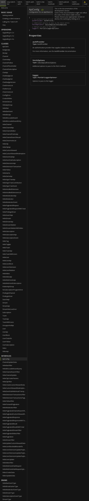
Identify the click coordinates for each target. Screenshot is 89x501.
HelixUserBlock (7, 264)
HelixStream (6, 218)
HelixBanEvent (7, 111)
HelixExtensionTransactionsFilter (13, 395)
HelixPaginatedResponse (11, 417)
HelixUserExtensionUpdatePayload (14, 450)
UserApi (5, 332)
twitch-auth (20, 3)
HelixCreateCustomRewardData (13, 385)
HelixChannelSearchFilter (11, 372)
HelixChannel (7, 124)
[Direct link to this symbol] (83, 42)
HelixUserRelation (8, 270)
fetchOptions (37, 24)
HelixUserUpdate (8, 459)
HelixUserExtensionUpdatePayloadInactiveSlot (14, 456)
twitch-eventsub (51, 3)
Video (4, 348)
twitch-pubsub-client (64, 3)
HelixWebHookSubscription (11, 283)
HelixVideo (6, 273)
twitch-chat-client (40, 3)
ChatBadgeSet (7, 79)
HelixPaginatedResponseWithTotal (14, 420)
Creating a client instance (11, 19)
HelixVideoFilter (7, 463)
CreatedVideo (7, 98)
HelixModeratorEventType (11, 490)
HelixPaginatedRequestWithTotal (14, 209)
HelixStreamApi (7, 222)
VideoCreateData (8, 472)
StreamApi (6, 306)
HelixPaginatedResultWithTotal (13, 427)
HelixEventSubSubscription (11, 160)
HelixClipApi (6, 147)
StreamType (6, 499)
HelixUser (5, 257)
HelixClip (5, 144)
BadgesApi (6, 50)
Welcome (4, 8)
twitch (3, 2)
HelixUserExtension (9, 267)
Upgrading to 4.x (8, 39)
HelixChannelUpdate (9, 375)
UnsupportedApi (8, 325)
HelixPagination (7, 437)
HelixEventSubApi (8, 157)
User (4, 329)
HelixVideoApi (7, 277)
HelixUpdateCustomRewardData (13, 443)
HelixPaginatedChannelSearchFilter (14, 411)
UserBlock (6, 335)
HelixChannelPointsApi (10, 134)
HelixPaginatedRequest (10, 205)
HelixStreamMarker (9, 225)
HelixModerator (7, 199)
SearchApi (5, 299)
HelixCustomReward (9, 150)
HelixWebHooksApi (9, 280)
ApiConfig (5, 359)
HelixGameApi (7, 176)
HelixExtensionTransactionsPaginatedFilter (14, 398)
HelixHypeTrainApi (8, 179)
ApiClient (5, 47)
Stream (5, 303)
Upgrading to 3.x (8, 36)
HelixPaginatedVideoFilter (11, 433)
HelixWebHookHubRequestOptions (14, 469)
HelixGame (6, 173)
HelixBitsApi (6, 115)
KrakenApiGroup (8, 286)
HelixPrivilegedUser (9, 212)
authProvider (37, 21)
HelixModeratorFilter (9, 408)
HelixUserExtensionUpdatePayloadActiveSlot (14, 453)
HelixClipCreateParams (10, 378)
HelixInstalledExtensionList (11, 192)
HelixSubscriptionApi (9, 235)
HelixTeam (6, 248)
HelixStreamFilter (8, 440)
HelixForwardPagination (10, 404)
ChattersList (6, 89)
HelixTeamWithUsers (9, 254)
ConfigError (6, 95)
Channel (5, 56)
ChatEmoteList (7, 85)
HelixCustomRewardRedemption (13, 154)
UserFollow (6, 342)
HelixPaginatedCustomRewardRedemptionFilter (14, 414)
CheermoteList (7, 92)
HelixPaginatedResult (9, 424)
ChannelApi (6, 59)
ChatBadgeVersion (9, 82)
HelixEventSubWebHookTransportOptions (14, 391)
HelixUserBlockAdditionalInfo (12, 446)
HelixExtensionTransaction (11, 166)
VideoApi (5, 351)
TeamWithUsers (8, 322)
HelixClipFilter (7, 382)
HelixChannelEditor (9, 131)
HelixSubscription (8, 231)
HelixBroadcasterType (10, 486)
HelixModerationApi (9, 196)
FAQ (4, 25)
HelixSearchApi (7, 215)
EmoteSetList (7, 102)
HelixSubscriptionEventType (12, 496)
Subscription (6, 312)
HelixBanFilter (7, 365)
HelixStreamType (8, 493)
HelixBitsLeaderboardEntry (11, 121)
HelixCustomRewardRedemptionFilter (14, 388)
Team (4, 316)
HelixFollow (6, 170)
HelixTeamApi (7, 251)
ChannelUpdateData (9, 362)
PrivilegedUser (7, 296)
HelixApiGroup (7, 105)
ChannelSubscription (9, 69)
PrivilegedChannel (8, 293)
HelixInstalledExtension (10, 189)
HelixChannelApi (8, 128)
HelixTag (5, 241)
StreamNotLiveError (9, 309)
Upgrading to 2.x (8, 33)
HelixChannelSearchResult (11, 137)
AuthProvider (49, 21)
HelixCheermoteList (9, 141)
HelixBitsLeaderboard (10, 118)
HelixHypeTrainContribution (12, 183)
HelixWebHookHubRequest (11, 466)
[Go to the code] (42, 10)
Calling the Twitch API (10, 22)
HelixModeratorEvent (9, 202)
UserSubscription (8, 345)
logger (34, 28)
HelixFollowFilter (8, 401)
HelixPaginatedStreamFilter (11, 430)
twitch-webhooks (75, 3)
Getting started (7, 15)
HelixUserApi (6, 261)
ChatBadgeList (7, 76)
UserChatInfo (7, 338)
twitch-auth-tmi (30, 3)
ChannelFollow (7, 63)
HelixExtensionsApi (9, 163)
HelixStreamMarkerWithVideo (12, 228)
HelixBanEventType (9, 483)
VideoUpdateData (8, 476)
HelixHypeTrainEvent (9, 186)
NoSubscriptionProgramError (12, 290)
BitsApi (4, 53)
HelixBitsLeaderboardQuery (12, 369)
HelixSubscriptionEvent (10, 238)
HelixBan (5, 108)
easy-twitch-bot (11, 3)
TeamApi (5, 319)
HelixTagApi (6, 244)
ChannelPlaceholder (9, 66)
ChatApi (5, 72)
